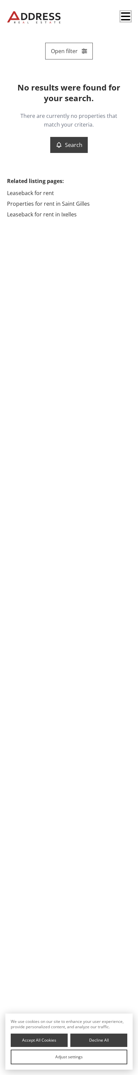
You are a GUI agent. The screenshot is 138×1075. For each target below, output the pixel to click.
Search (73, 145)
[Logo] (34, 17)
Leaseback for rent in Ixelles (42, 214)
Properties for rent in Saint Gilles (48, 203)
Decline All (99, 1040)
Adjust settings (69, 1057)
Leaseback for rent (30, 193)
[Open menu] (125, 16)
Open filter (64, 51)
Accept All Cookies (39, 1040)
